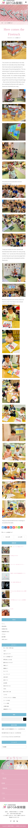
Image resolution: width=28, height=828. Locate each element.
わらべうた (5, 671)
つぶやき (5, 694)
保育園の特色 (4, 629)
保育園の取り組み (5, 631)
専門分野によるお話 (7, 659)
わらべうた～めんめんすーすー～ (17, 564)
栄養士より (5, 665)
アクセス (3, 634)
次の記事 (20, 537)
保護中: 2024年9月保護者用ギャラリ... (18, 573)
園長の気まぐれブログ (8, 662)
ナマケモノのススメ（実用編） (9, 697)
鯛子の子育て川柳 (7, 691)
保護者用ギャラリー (7, 709)
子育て (4, 650)
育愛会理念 (4, 626)
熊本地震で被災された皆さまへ (8, 732)
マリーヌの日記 (6, 700)
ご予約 (3, 798)
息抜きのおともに (7, 685)
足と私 (11, 608)
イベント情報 (6, 703)
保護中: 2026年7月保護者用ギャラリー (10, 729)
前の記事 (8, 537)
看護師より (5, 668)
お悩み (4, 688)
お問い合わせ (4, 639)
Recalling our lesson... (14, 555)
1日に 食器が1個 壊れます (15, 582)
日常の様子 (5, 677)
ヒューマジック (6, 674)
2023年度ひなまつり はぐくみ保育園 (18, 599)
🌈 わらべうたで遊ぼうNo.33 (16, 546)
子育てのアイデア (7, 653)
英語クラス (5, 680)
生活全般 (5, 683)
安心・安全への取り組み (8, 648)
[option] (7, 765)
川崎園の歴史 (6, 706)
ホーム (3, 623)
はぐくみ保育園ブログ (17, 37)
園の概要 (3, 636)
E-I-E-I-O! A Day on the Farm (7, 736)
